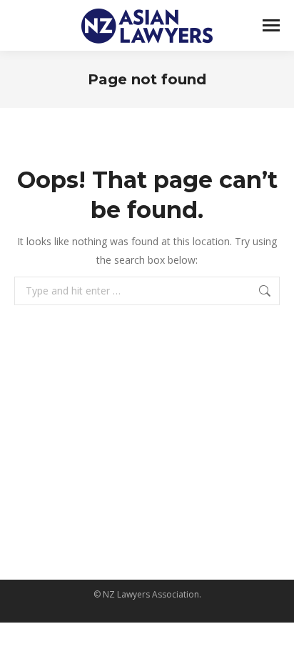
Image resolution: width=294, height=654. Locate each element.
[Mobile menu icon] (271, 25)
